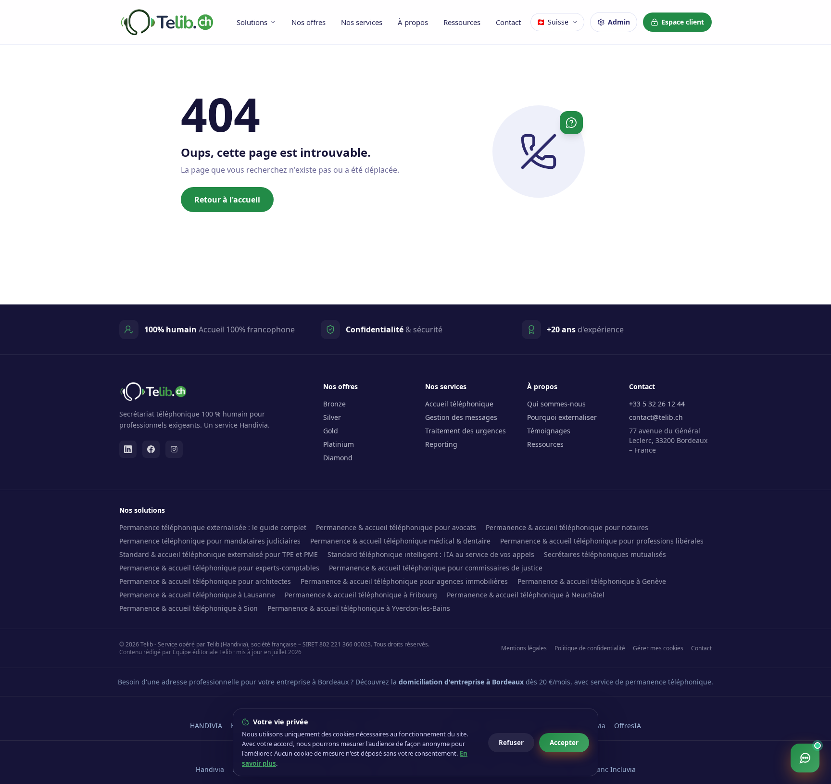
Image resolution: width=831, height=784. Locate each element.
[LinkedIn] (128, 449)
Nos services (361, 22)
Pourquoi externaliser (562, 417)
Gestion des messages (461, 417)
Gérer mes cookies (658, 648)
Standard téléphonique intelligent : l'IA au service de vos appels (430, 554)
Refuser (511, 742)
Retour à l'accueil (227, 199)
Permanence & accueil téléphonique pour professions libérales (602, 540)
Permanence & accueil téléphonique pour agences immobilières (404, 581)
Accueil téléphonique (459, 403)
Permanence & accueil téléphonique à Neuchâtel (525, 594)
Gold (330, 430)
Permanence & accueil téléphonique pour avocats (396, 527)
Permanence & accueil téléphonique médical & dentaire (400, 540)
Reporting (441, 444)
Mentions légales (524, 648)
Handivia (210, 769)
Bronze (334, 403)
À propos (413, 22)
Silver (332, 417)
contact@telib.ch (656, 417)
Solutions (252, 22)
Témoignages (548, 430)
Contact (508, 22)
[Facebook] (151, 449)
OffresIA (627, 725)
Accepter (564, 742)
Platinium (338, 444)
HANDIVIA (206, 725)
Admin (619, 21)
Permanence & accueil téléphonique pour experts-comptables (219, 567)
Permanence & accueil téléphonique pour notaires (567, 527)
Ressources (461, 22)
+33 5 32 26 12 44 (657, 403)
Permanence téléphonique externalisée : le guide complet (212, 527)
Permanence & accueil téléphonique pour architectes (205, 581)
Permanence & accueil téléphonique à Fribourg (361, 594)
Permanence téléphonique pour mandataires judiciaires (210, 540)
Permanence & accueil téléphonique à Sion (188, 608)
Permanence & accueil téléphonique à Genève (591, 581)
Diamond (338, 457)
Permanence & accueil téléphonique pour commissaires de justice (435, 567)
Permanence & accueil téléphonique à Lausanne (197, 594)
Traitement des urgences (465, 430)
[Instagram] (174, 449)
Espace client (682, 21)
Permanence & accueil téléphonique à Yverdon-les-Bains (358, 608)
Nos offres (308, 22)
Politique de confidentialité (589, 648)
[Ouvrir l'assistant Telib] (805, 758)
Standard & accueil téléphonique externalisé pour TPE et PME (218, 554)
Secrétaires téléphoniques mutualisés (605, 554)
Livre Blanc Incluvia (604, 769)
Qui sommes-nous (556, 403)
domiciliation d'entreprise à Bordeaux (461, 681)
